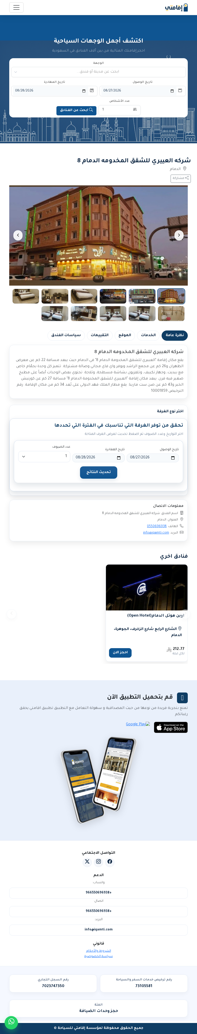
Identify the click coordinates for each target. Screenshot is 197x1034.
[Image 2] (142, 296)
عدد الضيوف (61, 447)
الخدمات (148, 336)
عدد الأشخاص (119, 101)
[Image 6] (25, 296)
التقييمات (100, 336)
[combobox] (98, 72)
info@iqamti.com (156, 533)
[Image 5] (54, 296)
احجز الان (120, 653)
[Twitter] (87, 862)
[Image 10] (84, 313)
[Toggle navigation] (16, 7)
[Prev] (179, 235)
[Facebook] (109, 862)
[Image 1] (171, 296)
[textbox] (98, 72)
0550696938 (157, 526)
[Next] (18, 235)
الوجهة (98, 63)
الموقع (125, 336)
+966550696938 (99, 893)
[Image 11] (54, 313)
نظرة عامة (175, 336)
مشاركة (179, 178)
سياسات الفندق (66, 336)
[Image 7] (171, 313)
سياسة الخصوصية (98, 956)
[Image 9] (113, 313)
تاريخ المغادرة (54, 82)
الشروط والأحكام (98, 951)
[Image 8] (142, 313)
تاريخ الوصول (143, 82)
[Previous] (185, 614)
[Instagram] (98, 862)
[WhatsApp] (11, 1022)
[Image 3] (113, 296)
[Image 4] (84, 296)
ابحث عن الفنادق (74, 110)
